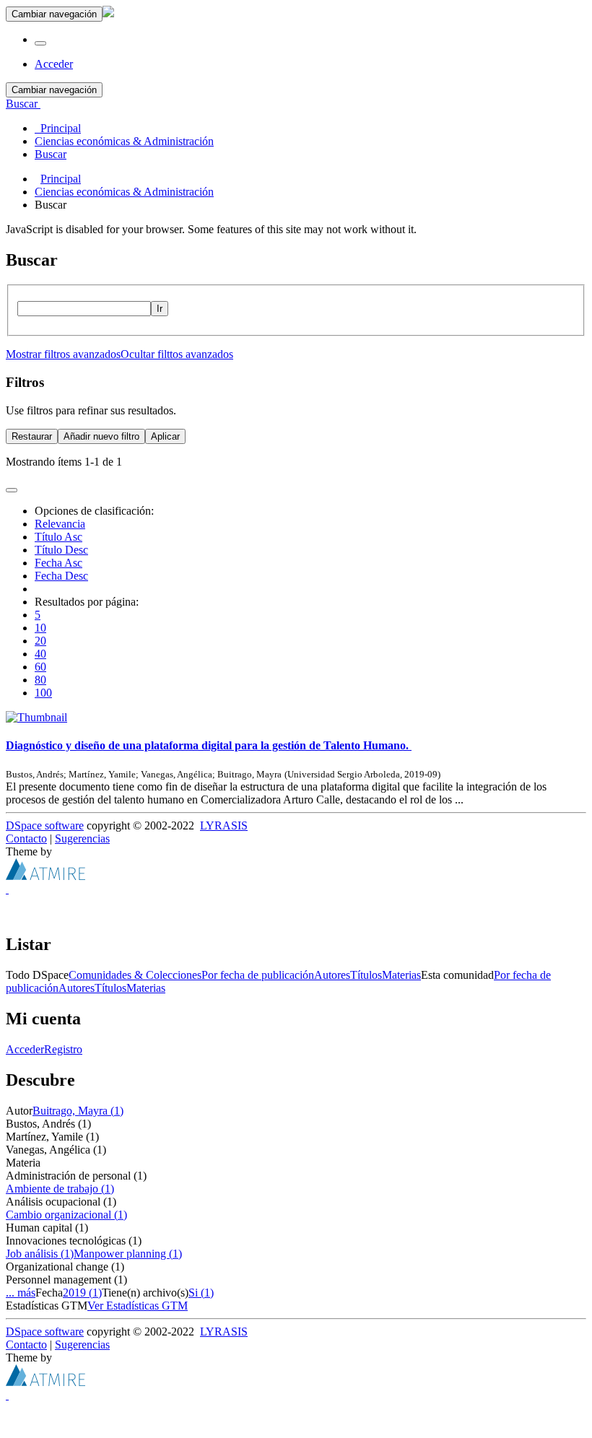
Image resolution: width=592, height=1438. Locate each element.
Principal (60, 179)
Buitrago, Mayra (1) (77, 1110)
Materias (401, 975)
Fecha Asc (58, 563)
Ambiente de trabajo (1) (60, 1188)
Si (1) (201, 1292)
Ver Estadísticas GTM (137, 1305)
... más (20, 1292)
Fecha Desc (61, 576)
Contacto (26, 838)
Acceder (25, 1049)
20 (40, 641)
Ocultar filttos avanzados (177, 354)
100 (43, 693)
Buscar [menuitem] (50, 154)
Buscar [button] (23, 103)
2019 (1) (82, 1292)
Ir (159, 308)
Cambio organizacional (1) (66, 1214)
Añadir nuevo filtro (101, 436)
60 (40, 667)
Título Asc (58, 537)
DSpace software (45, 825)
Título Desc (61, 550)
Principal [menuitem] (58, 128)
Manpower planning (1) (128, 1253)
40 (40, 654)
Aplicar (165, 436)
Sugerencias (82, 838)
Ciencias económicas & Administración (124, 192)
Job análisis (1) (40, 1253)
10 (40, 628)
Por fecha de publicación (257, 975)
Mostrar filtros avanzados (63, 354)
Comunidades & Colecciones (135, 975)
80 (40, 680)
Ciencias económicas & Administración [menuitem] (124, 141)
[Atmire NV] (45, 876)
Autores (332, 975)
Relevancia (60, 524)
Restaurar (32, 436)
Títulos (366, 975)
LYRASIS (224, 825)
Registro (63, 1049)
